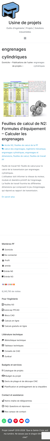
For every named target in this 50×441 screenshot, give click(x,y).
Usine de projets (25, 22)
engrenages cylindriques (13, 152)
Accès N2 (8, 145)
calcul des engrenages (14, 149)
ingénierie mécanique (36, 149)
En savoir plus (8, 197)
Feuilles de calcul (21, 156)
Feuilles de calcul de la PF (26, 145)
